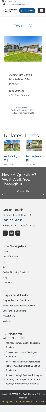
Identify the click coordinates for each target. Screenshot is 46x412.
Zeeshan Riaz (23, 107)
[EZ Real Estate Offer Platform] (9, 10)
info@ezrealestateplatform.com (19, 225)
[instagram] (11, 233)
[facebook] (5, 233)
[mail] (17, 233)
